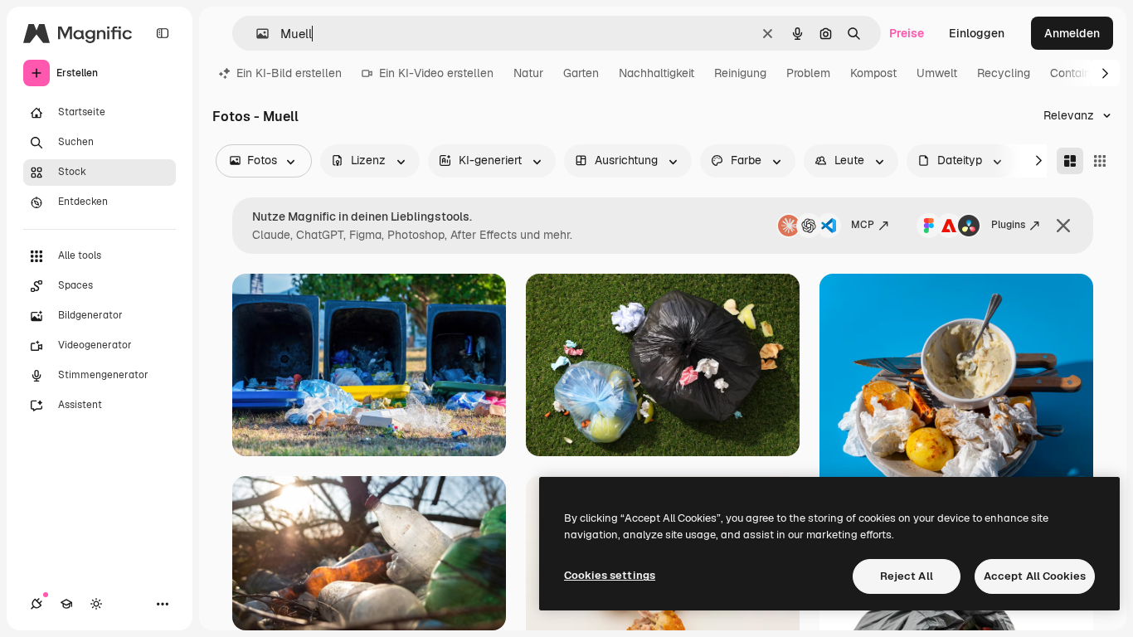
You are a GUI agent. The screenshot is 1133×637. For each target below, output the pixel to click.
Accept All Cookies (1035, 576)
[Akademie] (66, 604)
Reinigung (740, 73)
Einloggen (976, 33)
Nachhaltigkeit (656, 73)
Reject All (906, 576)
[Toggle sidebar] (162, 33)
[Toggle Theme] (96, 604)
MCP (862, 224)
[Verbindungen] (36, 604)
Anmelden (1072, 33)
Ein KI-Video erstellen (436, 73)
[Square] (1100, 161)
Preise (906, 33)
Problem (808, 73)
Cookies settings (609, 575)
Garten (581, 73)
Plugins (1008, 224)
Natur (528, 73)
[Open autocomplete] (256, 33)
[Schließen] (1063, 226)
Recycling (1003, 73)
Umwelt (937, 73)
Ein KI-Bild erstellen (289, 73)
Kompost (873, 73)
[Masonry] (1070, 161)
